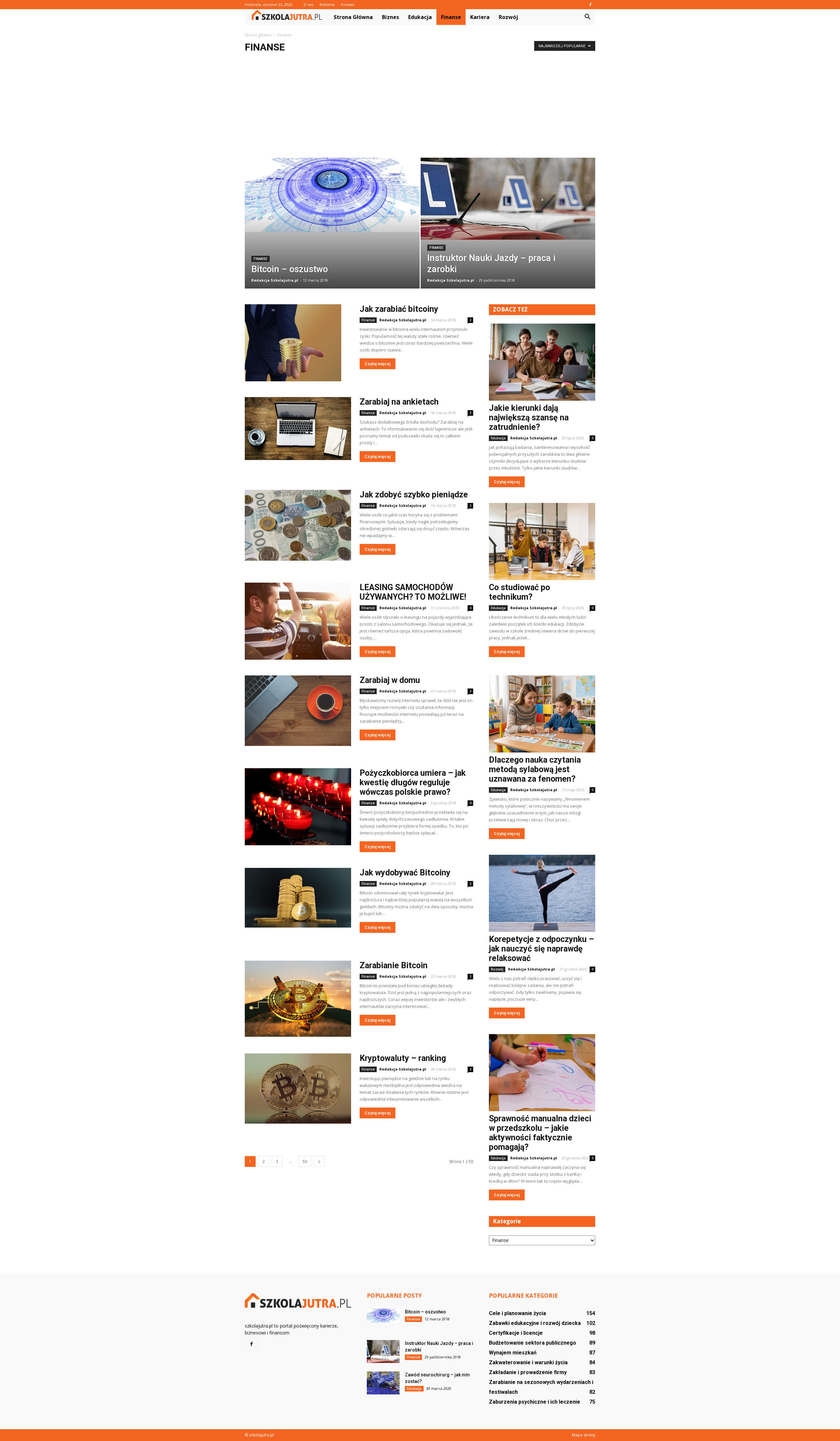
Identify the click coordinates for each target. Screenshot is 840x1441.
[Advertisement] (420, 108)
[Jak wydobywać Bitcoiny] (298, 898)
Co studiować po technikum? (519, 592)
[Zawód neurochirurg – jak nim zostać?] (383, 1382)
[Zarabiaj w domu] (298, 710)
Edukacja (420, 17)
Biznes (390, 17)
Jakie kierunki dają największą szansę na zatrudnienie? (529, 417)
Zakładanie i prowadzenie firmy (528, 1372)
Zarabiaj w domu (390, 680)
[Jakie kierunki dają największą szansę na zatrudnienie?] (542, 362)
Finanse (451, 17)
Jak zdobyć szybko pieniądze (414, 494)
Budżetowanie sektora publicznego (532, 1343)
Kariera (480, 17)
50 (305, 1161)
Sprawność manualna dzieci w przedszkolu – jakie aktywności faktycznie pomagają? (540, 1133)
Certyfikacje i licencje (516, 1333)
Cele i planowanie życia (517, 1313)
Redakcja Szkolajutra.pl (274, 280)
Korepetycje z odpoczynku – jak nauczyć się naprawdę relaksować (541, 948)
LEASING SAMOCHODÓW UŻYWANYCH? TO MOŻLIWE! (413, 592)
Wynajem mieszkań (512, 1353)
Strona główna (353, 17)
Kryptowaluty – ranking (403, 1058)
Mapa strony (583, 1435)
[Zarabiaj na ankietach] (298, 428)
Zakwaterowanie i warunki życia (528, 1362)
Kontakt (347, 4)
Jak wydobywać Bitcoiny (405, 872)
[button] (587, 17)
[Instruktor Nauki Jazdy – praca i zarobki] (508, 199)
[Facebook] (590, 4)
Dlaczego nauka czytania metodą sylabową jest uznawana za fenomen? (535, 769)
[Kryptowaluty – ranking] (298, 1088)
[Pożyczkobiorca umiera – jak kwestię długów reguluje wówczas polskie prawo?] (298, 806)
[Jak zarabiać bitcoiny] (293, 342)
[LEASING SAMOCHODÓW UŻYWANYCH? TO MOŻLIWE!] (298, 621)
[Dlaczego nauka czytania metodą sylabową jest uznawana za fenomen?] (542, 713)
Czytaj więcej (377, 363)
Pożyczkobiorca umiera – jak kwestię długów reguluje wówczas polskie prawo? (413, 782)
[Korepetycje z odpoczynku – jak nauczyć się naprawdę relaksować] (542, 893)
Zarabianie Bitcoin (394, 965)
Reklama (327, 4)
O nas (308, 4)
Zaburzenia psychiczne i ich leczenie (534, 1402)
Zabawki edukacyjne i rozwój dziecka (535, 1323)
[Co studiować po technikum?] (542, 541)
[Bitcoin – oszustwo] (332, 195)
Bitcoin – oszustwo (425, 1311)
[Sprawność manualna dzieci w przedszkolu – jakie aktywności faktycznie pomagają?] (542, 1072)
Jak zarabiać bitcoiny (399, 309)
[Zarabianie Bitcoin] (298, 999)
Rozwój (508, 17)
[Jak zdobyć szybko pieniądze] (298, 525)
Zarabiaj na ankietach (399, 402)
